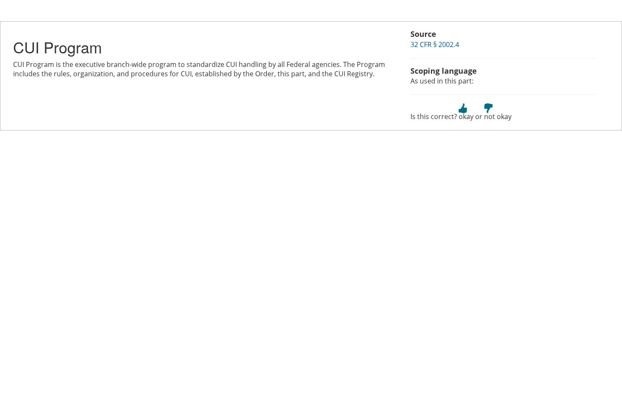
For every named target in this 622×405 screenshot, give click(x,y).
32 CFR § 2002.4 (434, 44)
